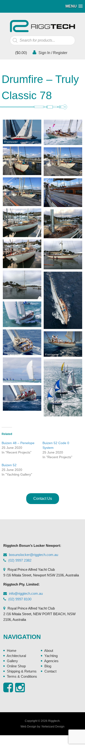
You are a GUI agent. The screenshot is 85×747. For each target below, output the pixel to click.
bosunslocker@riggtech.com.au (33, 555)
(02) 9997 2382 (19, 560)
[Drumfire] (22, 132)
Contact (50, 671)
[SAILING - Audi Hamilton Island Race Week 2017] (63, 132)
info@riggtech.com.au (26, 593)
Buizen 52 (9, 465)
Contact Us (42, 499)
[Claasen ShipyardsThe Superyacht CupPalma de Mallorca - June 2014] (22, 398)
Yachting (51, 656)
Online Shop (16, 666)
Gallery (12, 661)
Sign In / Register (52, 53)
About (48, 651)
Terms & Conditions (22, 676)
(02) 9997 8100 (19, 599)
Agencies (51, 661)
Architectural (16, 656)
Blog (47, 666)
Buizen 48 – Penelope (18, 443)
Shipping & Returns (22, 671)
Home (11, 651)
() (20, 53)
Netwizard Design (53, 726)
